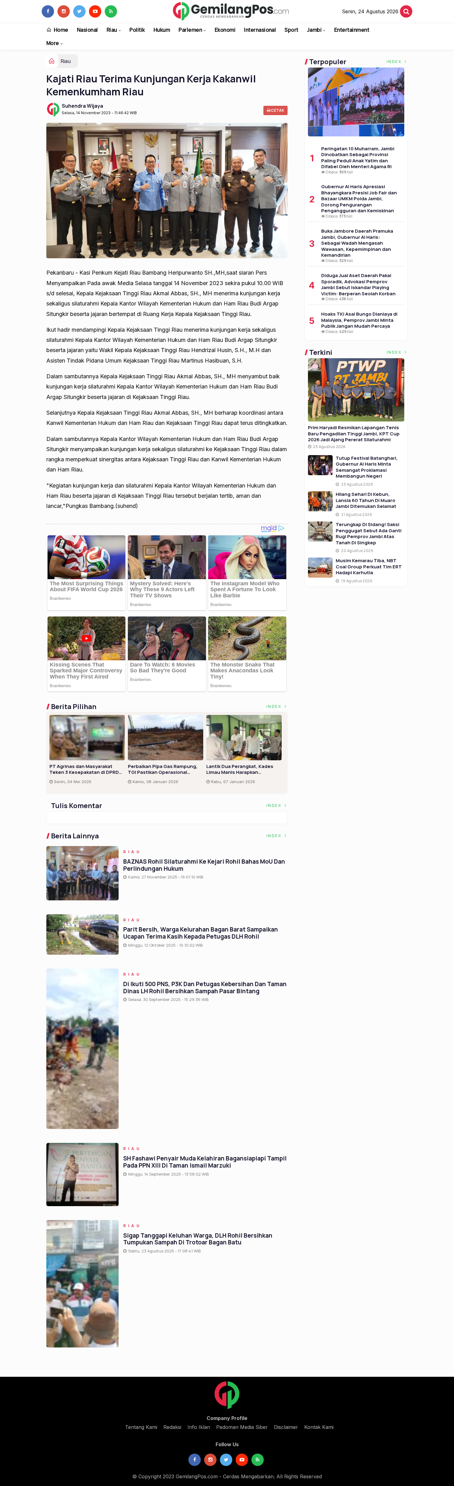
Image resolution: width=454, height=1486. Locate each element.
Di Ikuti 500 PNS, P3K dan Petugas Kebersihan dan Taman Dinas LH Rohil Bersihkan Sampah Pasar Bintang (205, 987)
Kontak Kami (319, 1427)
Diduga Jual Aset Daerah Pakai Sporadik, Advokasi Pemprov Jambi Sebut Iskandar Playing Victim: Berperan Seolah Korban (358, 284)
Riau (112, 29)
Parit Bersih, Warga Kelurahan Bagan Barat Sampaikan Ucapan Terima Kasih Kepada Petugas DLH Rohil (200, 932)
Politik (137, 29)
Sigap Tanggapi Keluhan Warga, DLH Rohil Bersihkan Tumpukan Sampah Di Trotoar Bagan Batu (197, 1239)
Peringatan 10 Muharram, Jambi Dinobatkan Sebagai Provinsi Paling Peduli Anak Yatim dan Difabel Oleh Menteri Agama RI (357, 157)
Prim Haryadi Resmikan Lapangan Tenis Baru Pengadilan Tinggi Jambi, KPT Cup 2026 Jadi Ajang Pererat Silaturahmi (354, 433)
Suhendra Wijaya (82, 105)
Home (60, 29)
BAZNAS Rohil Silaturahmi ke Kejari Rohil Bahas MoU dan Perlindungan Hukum (204, 865)
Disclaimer (286, 1427)
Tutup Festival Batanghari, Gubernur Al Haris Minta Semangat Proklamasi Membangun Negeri (367, 467)
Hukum (161, 29)
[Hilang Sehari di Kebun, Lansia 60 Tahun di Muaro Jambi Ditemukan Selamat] (320, 501)
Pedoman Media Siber (242, 1427)
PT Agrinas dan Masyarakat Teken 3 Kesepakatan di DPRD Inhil (84, 769)
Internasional (260, 29)
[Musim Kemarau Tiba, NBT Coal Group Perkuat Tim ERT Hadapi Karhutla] (320, 568)
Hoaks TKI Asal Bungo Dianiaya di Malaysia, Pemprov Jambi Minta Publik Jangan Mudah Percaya (359, 320)
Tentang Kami (141, 1427)
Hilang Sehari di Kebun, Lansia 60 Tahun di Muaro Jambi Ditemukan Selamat (366, 500)
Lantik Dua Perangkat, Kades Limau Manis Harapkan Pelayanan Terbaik (239, 769)
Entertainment (351, 29)
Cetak (277, 110)
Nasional (87, 29)
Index (275, 706)
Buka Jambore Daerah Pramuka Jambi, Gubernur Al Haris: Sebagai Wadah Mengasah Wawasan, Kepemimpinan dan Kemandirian (357, 243)
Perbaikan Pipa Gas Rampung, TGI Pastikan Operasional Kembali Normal (163, 769)
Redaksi (172, 1427)
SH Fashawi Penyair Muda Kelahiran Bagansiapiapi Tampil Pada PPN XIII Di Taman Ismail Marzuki (205, 1161)
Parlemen (190, 29)
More (52, 43)
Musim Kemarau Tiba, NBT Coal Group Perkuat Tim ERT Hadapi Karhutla (369, 566)
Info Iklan (198, 1427)
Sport (291, 29)
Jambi (314, 29)
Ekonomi (225, 29)
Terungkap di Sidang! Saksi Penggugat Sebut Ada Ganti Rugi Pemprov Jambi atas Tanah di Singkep (368, 533)
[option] (88, 752)
